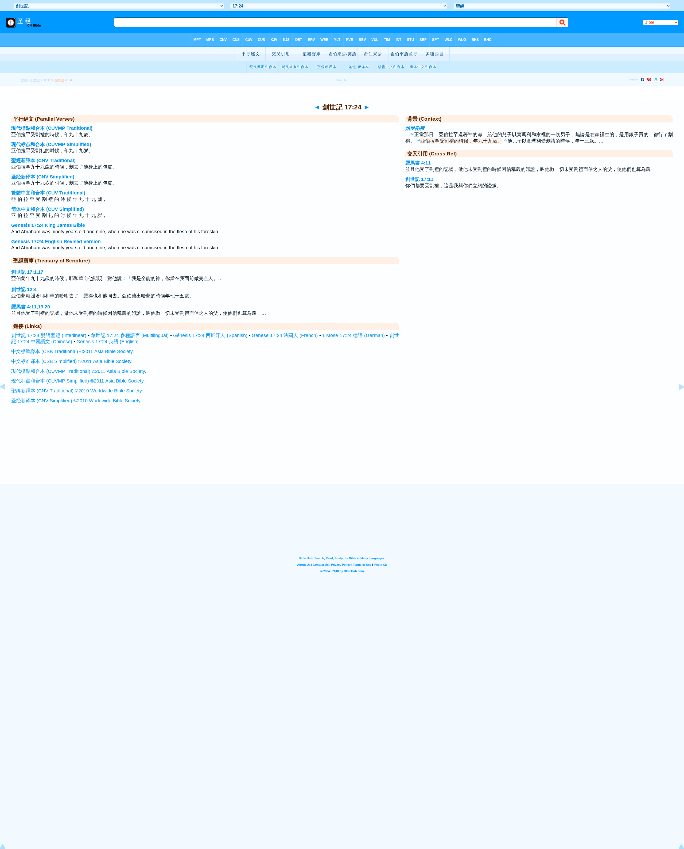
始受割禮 (415, 128)
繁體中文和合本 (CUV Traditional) (48, 193)
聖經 (24, 80)
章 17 (47, 80)
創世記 (35, 80)
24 (418, 140)
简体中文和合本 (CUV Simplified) (47, 209)
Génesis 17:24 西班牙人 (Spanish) (210, 335)
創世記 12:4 (24, 289)
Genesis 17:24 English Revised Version (56, 241)
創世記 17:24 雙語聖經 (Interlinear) (48, 335)
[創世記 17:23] (6, 398)
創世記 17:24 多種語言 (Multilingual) (130, 335)
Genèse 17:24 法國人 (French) (285, 335)
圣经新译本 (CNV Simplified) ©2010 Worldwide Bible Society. (76, 400)
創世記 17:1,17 (27, 272)
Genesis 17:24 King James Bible (48, 225)
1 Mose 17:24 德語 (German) (353, 335)
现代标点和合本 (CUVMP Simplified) (51, 144)
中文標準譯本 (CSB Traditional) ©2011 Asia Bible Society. (72, 351)
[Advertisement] (342, 450)
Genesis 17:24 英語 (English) (107, 341)
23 (412, 133)
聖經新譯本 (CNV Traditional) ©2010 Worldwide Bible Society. (77, 390)
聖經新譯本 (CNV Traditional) (43, 160)
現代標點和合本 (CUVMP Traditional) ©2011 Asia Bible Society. (78, 371)
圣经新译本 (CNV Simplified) (42, 176)
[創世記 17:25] (677, 398)
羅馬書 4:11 (418, 163)
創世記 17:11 (419, 179)
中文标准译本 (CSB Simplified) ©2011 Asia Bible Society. (72, 361)
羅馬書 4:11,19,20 (30, 306)
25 (505, 140)
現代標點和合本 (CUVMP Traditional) (51, 128)
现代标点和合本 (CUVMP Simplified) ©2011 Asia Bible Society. (78, 381)
